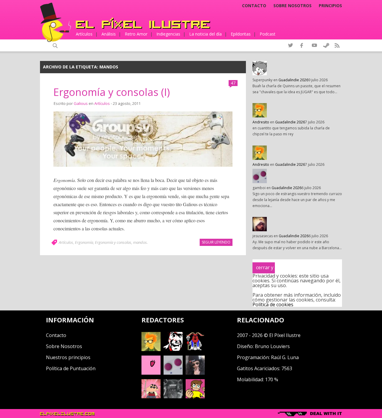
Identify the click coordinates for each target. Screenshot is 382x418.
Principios (330, 5)
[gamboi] (173, 373)
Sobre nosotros (292, 5)
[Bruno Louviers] (151, 373)
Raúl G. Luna (285, 357)
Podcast (267, 34)
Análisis (108, 34)
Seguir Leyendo (216, 242)
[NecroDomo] (173, 396)
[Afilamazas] (151, 396)
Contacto (254, 5)
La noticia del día (205, 34)
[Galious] (195, 349)
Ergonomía (84, 242)
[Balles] (195, 396)
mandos (140, 242)
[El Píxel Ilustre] (143, 23)
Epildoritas (241, 34)
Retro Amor (136, 34)
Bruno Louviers (272, 346)
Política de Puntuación (71, 368)
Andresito (260, 122)
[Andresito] (151, 349)
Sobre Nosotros (64, 346)
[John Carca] (195, 373)
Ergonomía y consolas (113, 242)
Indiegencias (168, 34)
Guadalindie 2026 (293, 79)
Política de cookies (272, 304)
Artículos (84, 34)
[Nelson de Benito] (173, 349)
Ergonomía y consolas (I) (111, 92)
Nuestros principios (68, 357)
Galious (81, 103)
